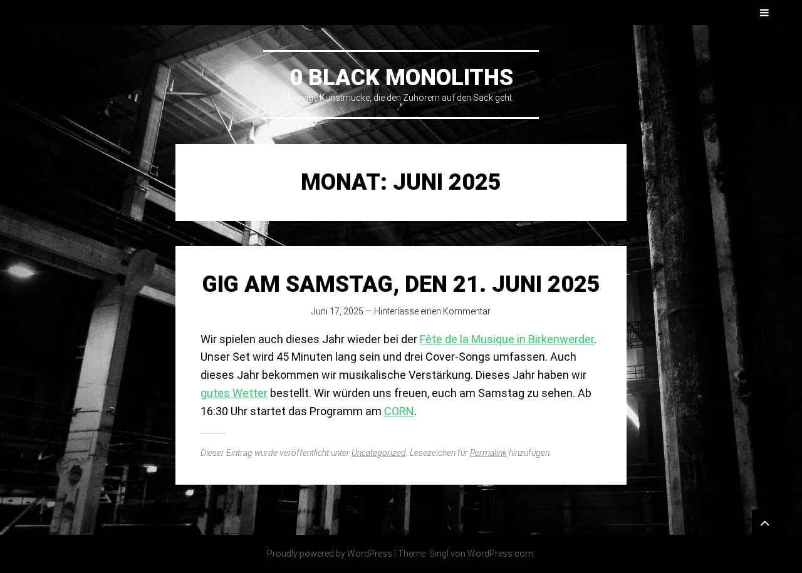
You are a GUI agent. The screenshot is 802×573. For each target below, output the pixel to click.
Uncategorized (379, 453)
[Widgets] (764, 522)
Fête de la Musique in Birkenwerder (507, 339)
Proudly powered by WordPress (329, 554)
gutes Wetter (234, 393)
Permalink (488, 453)
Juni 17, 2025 (337, 311)
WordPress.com (500, 554)
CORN (399, 411)
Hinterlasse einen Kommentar (432, 311)
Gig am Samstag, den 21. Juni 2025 (401, 284)
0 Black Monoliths (401, 78)
